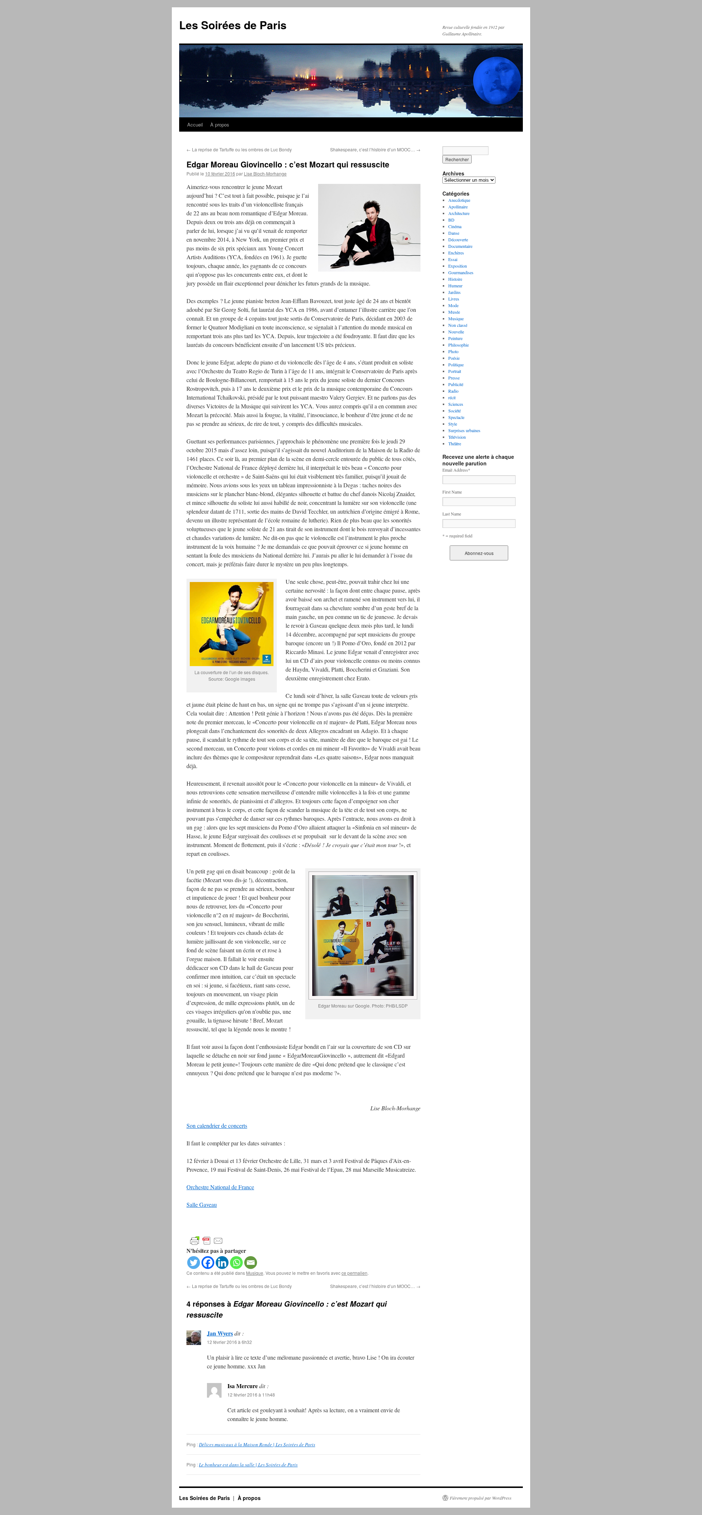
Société (454, 410)
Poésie (454, 358)
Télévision (457, 437)
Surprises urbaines (464, 430)
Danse (453, 233)
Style (452, 424)
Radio (453, 391)
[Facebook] (207, 1262)
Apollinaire (458, 206)
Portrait (454, 371)
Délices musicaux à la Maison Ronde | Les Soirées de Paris (257, 1444)
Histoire (455, 279)
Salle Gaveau (201, 1204)
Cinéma (454, 226)
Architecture (458, 213)
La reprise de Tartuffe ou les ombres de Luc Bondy (239, 149)
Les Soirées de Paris (233, 25)
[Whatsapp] (236, 1262)
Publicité (455, 384)
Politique (456, 364)
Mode (453, 305)
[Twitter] (193, 1262)
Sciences (455, 404)
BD (451, 220)
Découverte (458, 239)
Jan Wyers (220, 1333)
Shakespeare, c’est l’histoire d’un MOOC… (375, 149)
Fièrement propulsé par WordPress (481, 1498)
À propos (219, 124)
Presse (454, 378)
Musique (254, 1273)
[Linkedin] (222, 1262)
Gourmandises (460, 272)
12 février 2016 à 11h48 (251, 1394)
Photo (453, 351)
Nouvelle (456, 332)
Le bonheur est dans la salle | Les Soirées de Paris (248, 1464)
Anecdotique (459, 200)
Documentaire (460, 246)
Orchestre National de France (220, 1187)
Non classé (457, 325)
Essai (452, 259)
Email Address (456, 470)
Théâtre (454, 443)
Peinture (455, 338)
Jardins (454, 292)
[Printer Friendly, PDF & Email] (206, 1240)
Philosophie (458, 345)
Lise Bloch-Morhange (265, 173)
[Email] (250, 1262)
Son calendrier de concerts (216, 1125)
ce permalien (354, 1273)
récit (452, 397)
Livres (453, 299)
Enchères (456, 253)
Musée (454, 312)
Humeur (455, 285)
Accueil (195, 124)
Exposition (457, 266)
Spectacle (456, 417)
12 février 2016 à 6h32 (229, 1342)
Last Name (451, 514)
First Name (452, 492)
